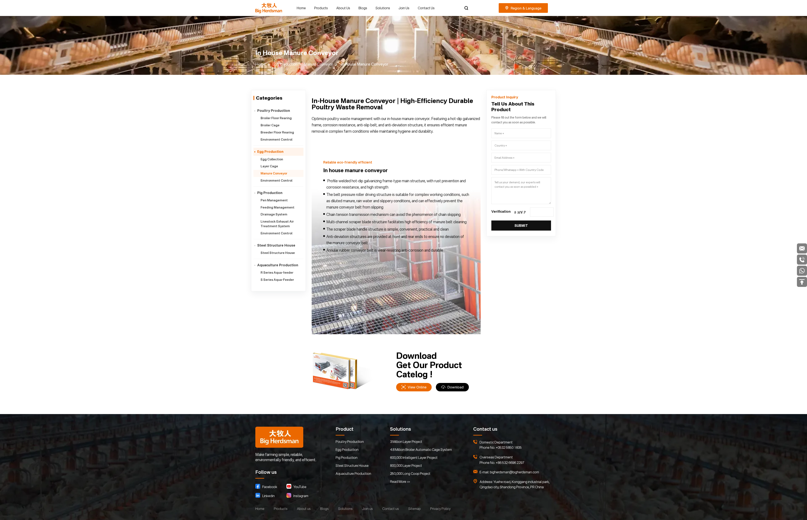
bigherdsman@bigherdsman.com (514, 472)
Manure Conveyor (318, 64)
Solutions (383, 8)
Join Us (403, 8)
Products (321, 8)
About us (304, 509)
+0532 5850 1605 (509, 447)
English (523, 8)
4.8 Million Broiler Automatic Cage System (421, 449)
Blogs (363, 8)
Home (301, 8)
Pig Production (346, 457)
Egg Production (284, 64)
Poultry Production (350, 441)
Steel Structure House (352, 465)
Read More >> (400, 481)
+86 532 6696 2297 (510, 463)
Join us (367, 509)
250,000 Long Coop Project (410, 473)
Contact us (390, 509)
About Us (343, 8)
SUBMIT (521, 225)
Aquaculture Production (353, 473)
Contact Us (426, 8)
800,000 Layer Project (406, 465)
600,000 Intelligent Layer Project (414, 457)
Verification (501, 211)
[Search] (466, 8)
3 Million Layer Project (406, 441)
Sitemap (414, 509)
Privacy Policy (440, 509)
